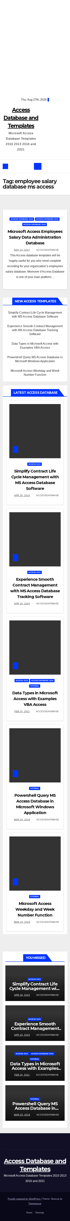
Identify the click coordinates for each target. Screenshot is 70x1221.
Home (29, 1212)
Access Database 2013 (47, 219)
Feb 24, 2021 (22, 711)
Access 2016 (22, 680)
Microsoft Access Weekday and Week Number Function (35, 909)
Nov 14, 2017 (22, 250)
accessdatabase (47, 250)
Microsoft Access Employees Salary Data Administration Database (35, 237)
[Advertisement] (35, 46)
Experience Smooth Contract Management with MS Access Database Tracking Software (35, 330)
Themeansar (34, 1203)
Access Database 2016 (34, 224)
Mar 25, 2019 (22, 819)
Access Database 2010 (22, 219)
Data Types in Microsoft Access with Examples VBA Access (35, 699)
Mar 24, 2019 (22, 922)
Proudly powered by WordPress (24, 1199)
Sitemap (39, 1212)
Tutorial (34, 686)
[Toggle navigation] (37, 166)
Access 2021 (34, 464)
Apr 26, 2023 (22, 495)
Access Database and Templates (21, 118)
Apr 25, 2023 (22, 603)
